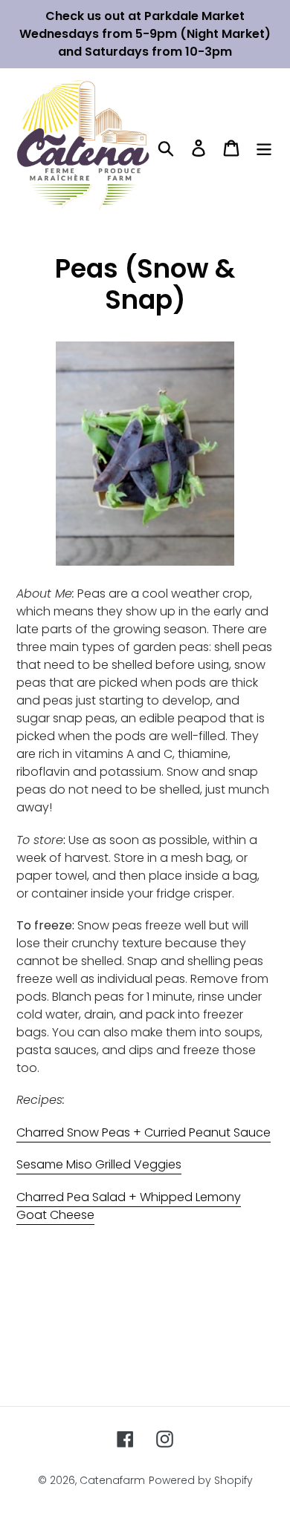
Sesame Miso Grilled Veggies (98, 1164)
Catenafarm (112, 1480)
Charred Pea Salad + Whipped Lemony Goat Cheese (128, 1206)
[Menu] (264, 148)
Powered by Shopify (201, 1480)
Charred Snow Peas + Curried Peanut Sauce (143, 1132)
